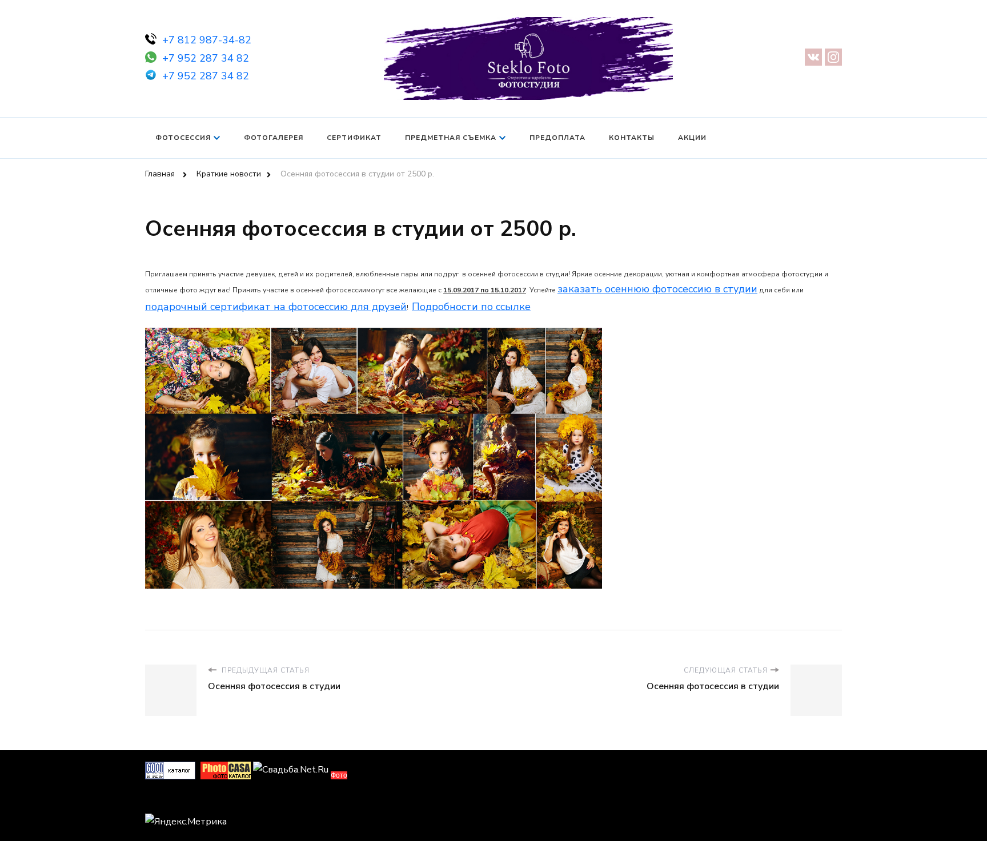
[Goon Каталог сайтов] (170, 769)
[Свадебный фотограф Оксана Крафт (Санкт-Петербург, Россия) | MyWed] (171, 800)
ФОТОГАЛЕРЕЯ (273, 137)
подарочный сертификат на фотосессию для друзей (276, 306)
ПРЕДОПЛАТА (557, 137)
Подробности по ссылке (471, 306)
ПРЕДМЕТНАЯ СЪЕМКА (450, 137)
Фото (339, 775)
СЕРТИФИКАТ (354, 137)
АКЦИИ (692, 137)
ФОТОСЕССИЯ (183, 137)
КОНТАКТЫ (632, 137)
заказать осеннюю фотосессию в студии (657, 289)
